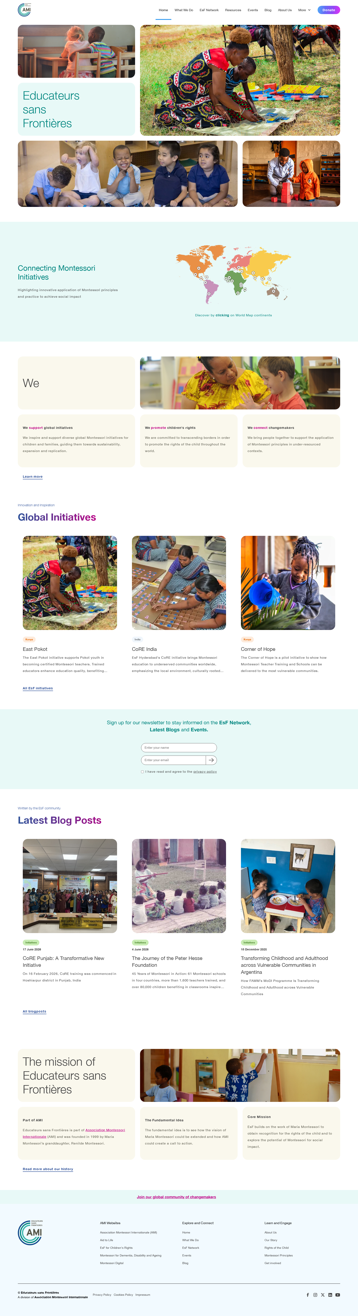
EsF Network (209, 10)
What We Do (184, 10)
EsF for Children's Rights (116, 1247)
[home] (24, 10)
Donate (329, 10)
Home (163, 10)
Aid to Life (106, 1240)
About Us (285, 10)
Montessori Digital (111, 1263)
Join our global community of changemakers (176, 1197)
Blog (268, 10)
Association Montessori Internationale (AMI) (128, 1232)
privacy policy (205, 771)
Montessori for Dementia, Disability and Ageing (130, 1255)
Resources (233, 10)
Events (253, 10)
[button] (304, 10)
